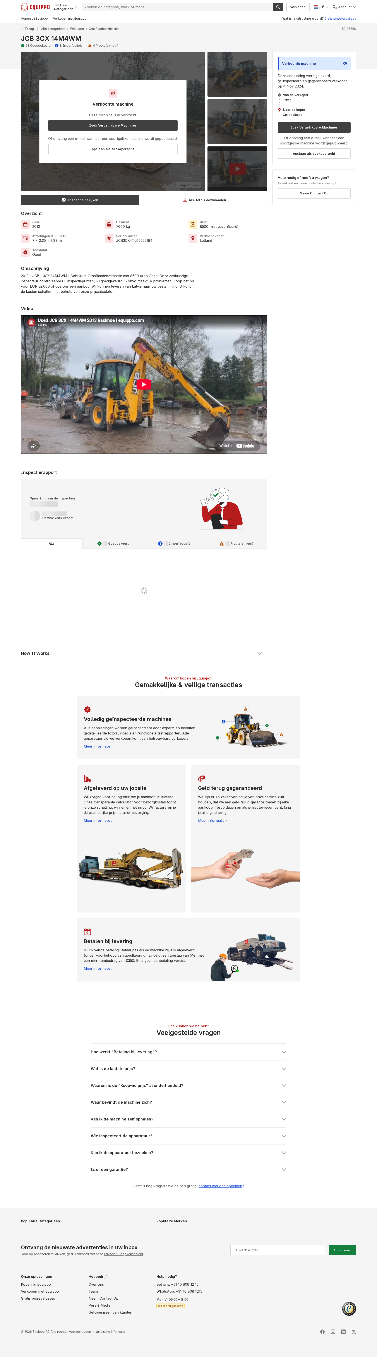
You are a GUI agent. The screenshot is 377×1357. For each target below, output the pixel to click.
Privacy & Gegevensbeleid (123, 1254)
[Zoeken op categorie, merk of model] (278, 7)
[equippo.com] (35, 7)
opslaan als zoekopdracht (113, 149)
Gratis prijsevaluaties (339, 18)
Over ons (96, 1284)
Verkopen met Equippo (40, 1291)
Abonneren (342, 1250)
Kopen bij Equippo (36, 1284)
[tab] (51, 543)
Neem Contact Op (314, 193)
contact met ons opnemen (220, 1186)
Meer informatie (97, 746)
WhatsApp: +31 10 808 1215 (179, 1291)
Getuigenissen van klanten (110, 1312)
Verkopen (298, 7)
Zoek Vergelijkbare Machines (113, 125)
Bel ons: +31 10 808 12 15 (177, 1284)
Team (93, 1291)
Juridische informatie (110, 1331)
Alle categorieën (53, 29)
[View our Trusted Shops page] (349, 1308)
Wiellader (77, 29)
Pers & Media (99, 1305)
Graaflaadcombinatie (104, 29)
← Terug (27, 29)
